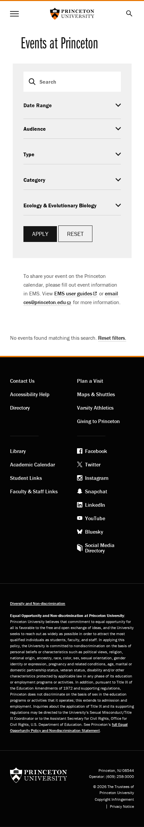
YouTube (95, 518)
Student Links (26, 477)
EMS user (73, 293)
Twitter (92, 464)
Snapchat (96, 491)
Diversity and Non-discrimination (37, 603)
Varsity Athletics (95, 407)
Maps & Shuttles (96, 394)
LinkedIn (95, 504)
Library (18, 451)
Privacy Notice (122, 806)
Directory (20, 407)
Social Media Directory (100, 548)
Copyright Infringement (114, 799)
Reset (75, 234)
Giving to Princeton (98, 421)
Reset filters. (112, 337)
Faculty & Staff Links (34, 491)
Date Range (37, 105)
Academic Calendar (32, 464)
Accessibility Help (30, 394)
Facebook (96, 451)
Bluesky (94, 531)
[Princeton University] (38, 774)
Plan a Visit (90, 380)
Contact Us (22, 380)
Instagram (97, 477)
